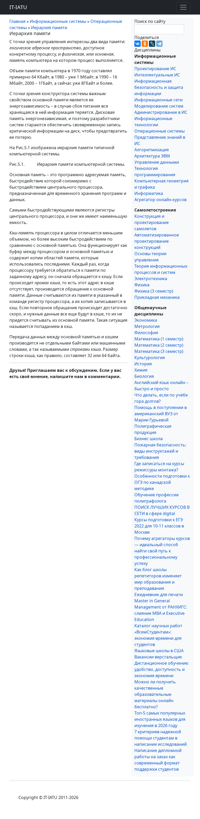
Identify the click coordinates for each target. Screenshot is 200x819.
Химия (140, 370)
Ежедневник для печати (158, 594)
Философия (146, 332)
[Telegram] (159, 44)
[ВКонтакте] (137, 44)
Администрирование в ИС (160, 112)
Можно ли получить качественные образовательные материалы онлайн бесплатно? (155, 694)
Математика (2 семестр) (158, 345)
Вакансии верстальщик (158, 657)
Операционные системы (159, 131)
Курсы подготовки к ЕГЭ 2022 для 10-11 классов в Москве (159, 526)
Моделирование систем (158, 106)
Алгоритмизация (151, 150)
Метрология (147, 326)
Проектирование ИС (155, 68)
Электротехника (150, 278)
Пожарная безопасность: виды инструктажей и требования (160, 451)
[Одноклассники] (145, 44)
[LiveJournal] (152, 44)
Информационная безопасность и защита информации (158, 87)
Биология (144, 376)
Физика (141, 285)
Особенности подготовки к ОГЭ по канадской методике (162, 482)
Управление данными (156, 162)
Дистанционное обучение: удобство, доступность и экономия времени (161, 669)
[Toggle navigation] (183, 7)
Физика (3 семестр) (153, 291)
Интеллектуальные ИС (157, 75)
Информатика (148, 193)
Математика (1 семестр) (158, 339)
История (143, 364)
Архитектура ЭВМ (152, 156)
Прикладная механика (157, 297)
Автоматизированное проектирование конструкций (156, 241)
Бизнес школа (148, 438)
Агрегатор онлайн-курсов (160, 199)
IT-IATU (18, 7)
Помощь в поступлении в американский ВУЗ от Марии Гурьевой (160, 414)
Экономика (145, 320)
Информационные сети (158, 100)
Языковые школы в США (159, 650)
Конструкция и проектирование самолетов (151, 222)
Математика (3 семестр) (158, 351)
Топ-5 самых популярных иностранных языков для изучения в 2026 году (159, 719)
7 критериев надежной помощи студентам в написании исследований (160, 738)
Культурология (149, 357)
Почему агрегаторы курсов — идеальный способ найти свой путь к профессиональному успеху (162, 551)
